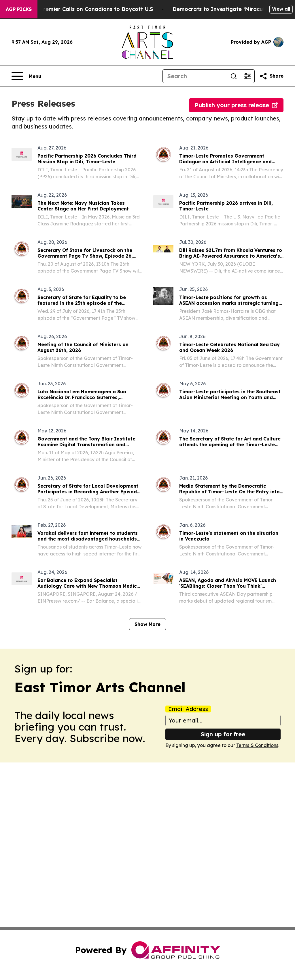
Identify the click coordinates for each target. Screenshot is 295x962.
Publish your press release (232, 105)
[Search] (234, 76)
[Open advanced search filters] (247, 76)
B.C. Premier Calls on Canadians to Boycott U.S (91, 9)
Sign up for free (223, 734)
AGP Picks (19, 9)
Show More (147, 624)
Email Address (188, 709)
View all (281, 9)
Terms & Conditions (257, 745)
